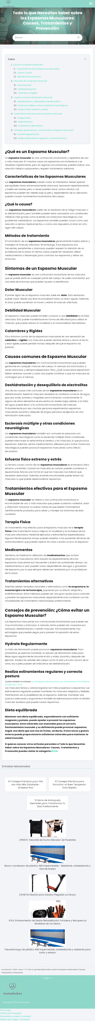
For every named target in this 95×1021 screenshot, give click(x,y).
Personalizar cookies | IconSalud (15, 1016)
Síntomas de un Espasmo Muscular (30, 81)
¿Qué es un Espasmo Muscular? (28, 64)
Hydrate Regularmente (28, 134)
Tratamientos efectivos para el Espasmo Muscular (38, 113)
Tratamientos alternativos (30, 125)
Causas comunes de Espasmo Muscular (33, 97)
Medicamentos (25, 121)
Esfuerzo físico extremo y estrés (33, 109)
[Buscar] (77, 36)
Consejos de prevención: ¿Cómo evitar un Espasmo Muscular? (44, 130)
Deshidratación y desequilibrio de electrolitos (39, 101)
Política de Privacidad (10, 1013)
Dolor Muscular (24, 85)
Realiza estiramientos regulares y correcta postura (42, 138)
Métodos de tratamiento (29, 76)
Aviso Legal (5, 1010)
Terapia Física (24, 118)
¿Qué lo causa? (24, 72)
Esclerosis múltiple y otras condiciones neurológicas (43, 105)
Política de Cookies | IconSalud (15, 1019)
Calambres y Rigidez (27, 93)
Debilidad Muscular (27, 89)
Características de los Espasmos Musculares (38, 68)
